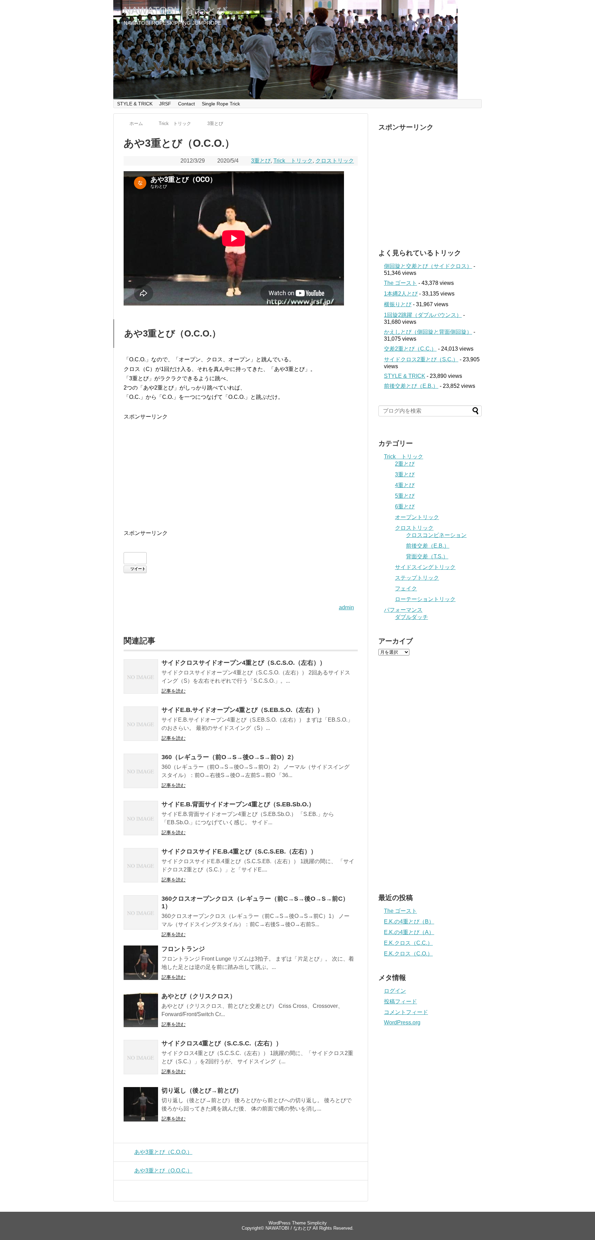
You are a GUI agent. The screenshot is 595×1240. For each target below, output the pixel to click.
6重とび (405, 506)
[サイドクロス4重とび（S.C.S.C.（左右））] (141, 1062)
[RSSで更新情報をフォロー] (464, 12)
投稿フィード (400, 1001)
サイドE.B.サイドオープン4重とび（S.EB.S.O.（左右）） (242, 709)
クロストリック (334, 161)
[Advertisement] (241, 470)
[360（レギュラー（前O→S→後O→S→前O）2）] (141, 775)
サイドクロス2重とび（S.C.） (421, 359)
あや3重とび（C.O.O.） (163, 1152)
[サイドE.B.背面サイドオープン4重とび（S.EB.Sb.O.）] (141, 823)
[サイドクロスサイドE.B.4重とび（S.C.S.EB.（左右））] (141, 870)
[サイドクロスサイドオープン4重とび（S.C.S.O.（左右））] (141, 681)
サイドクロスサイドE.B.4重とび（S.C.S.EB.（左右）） (239, 851)
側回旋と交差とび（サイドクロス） (428, 266)
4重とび (405, 485)
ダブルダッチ (411, 617)
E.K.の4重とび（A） (409, 932)
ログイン (395, 991)
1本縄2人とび (401, 294)
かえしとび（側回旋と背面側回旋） (428, 332)
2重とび (405, 464)
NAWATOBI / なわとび (176, 10)
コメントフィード (406, 1012)
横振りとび (397, 304)
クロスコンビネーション (436, 535)
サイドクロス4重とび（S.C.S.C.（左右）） (221, 1043)
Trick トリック (293, 161)
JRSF (165, 103)
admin (346, 607)
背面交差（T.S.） (427, 556)
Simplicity (317, 1223)
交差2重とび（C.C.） (410, 349)
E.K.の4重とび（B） (409, 921)
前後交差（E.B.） (427, 546)
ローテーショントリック (425, 599)
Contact (186, 103)
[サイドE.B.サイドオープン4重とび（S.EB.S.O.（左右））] (141, 728)
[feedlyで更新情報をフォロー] (451, 12)
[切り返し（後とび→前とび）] (141, 1109)
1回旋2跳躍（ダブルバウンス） (423, 315)
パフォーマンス (403, 610)
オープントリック (417, 517)
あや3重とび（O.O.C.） (163, 1171)
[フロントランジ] (141, 967)
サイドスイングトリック (425, 567)
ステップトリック (417, 578)
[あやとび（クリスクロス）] (141, 1014)
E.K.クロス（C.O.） (408, 954)
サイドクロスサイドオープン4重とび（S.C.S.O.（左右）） (243, 662)
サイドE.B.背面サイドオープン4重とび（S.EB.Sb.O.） (238, 804)
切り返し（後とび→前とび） (201, 1090)
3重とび (261, 161)
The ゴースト (400, 283)
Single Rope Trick (221, 103)
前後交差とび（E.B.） (411, 386)
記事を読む (173, 691)
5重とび (405, 496)
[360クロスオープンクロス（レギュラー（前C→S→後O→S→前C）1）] (141, 917)
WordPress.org (402, 1022)
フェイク (406, 588)
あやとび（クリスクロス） (198, 996)
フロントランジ (183, 949)
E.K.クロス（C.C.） (408, 943)
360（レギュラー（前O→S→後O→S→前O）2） (229, 757)
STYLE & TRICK (135, 103)
